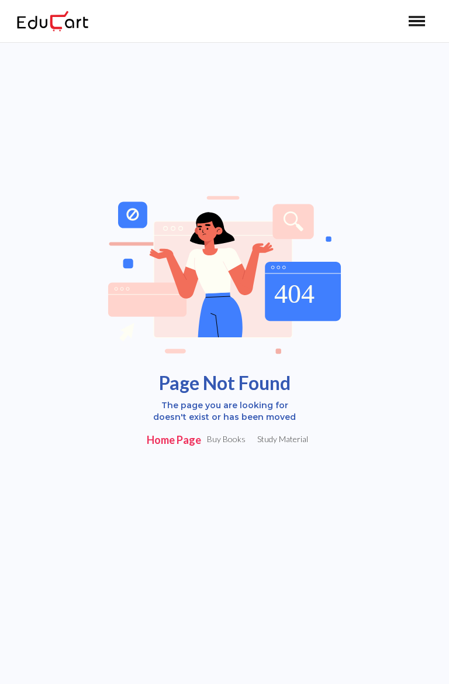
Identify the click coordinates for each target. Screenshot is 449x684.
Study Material (282, 439)
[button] (416, 21)
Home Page (174, 439)
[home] (53, 21)
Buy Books (226, 439)
